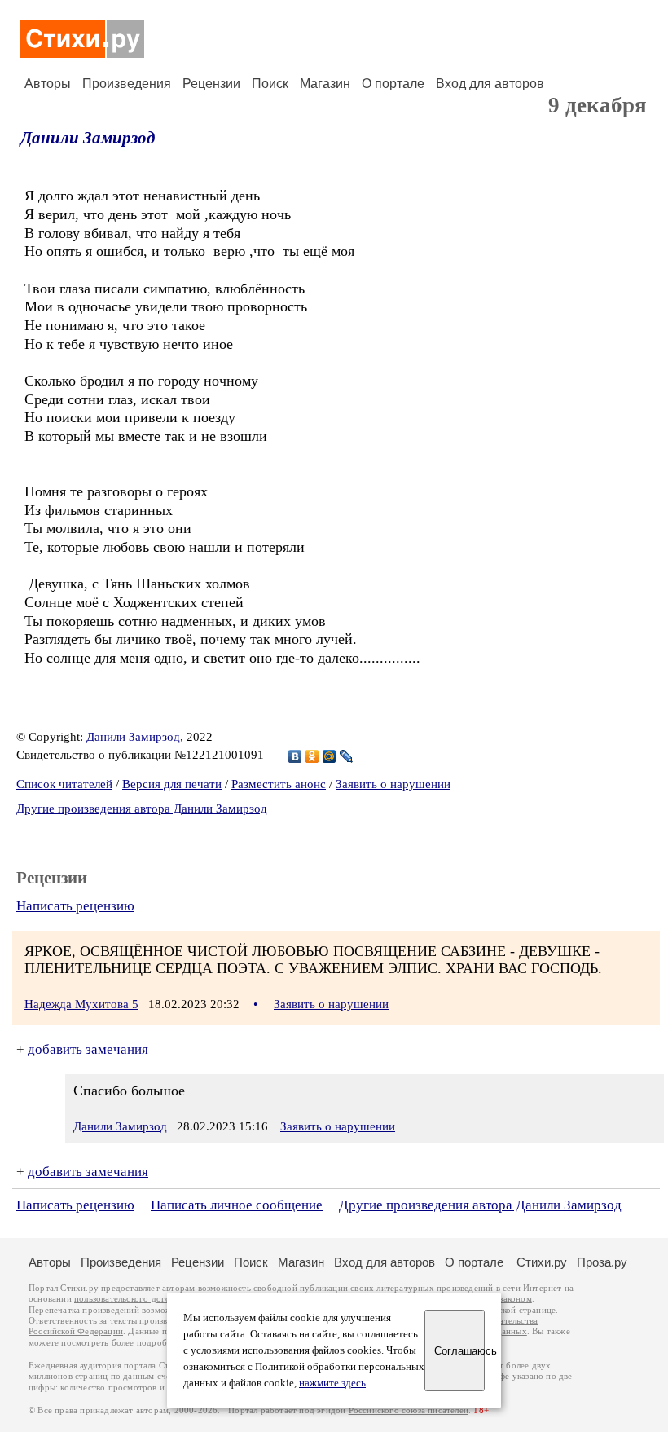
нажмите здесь (332, 1383)
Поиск (270, 83)
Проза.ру (602, 1262)
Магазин (325, 83)
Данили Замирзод (87, 138)
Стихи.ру (541, 1262)
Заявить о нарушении (393, 784)
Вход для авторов (490, 83)
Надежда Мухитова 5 (81, 1004)
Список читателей (64, 784)
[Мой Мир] (329, 756)
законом (515, 1298)
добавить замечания (88, 1049)
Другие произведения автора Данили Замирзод (141, 808)
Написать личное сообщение (237, 1205)
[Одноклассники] (312, 756)
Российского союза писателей (408, 1410)
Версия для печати (172, 784)
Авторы (47, 83)
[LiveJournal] (346, 756)
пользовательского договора (131, 1298)
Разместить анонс (278, 784)
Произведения (126, 83)
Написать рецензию (75, 906)
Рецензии (211, 83)
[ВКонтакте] (295, 756)
